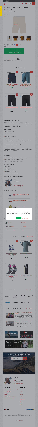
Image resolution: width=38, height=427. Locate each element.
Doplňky (21, 402)
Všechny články (29, 308)
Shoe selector (22, 399)
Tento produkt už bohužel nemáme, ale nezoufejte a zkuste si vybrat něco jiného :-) (15, 51)
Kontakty (5, 394)
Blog (20, 401)
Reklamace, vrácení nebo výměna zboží (11, 389)
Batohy (21, 397)
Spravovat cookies (25, 218)
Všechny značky (29, 289)
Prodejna (21, 396)
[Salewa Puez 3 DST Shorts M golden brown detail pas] (15, 38)
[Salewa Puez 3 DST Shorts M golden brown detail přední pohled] (28, 38)
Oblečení (21, 394)
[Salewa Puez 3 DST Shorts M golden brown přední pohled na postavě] (9, 38)
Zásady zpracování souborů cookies (10, 396)
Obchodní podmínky (7, 391)
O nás (21, 391)
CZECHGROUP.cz (20, 420)
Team (21, 404)
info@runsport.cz (19, 185)
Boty (20, 389)
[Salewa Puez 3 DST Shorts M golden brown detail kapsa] (22, 38)
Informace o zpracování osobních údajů (10, 397)
